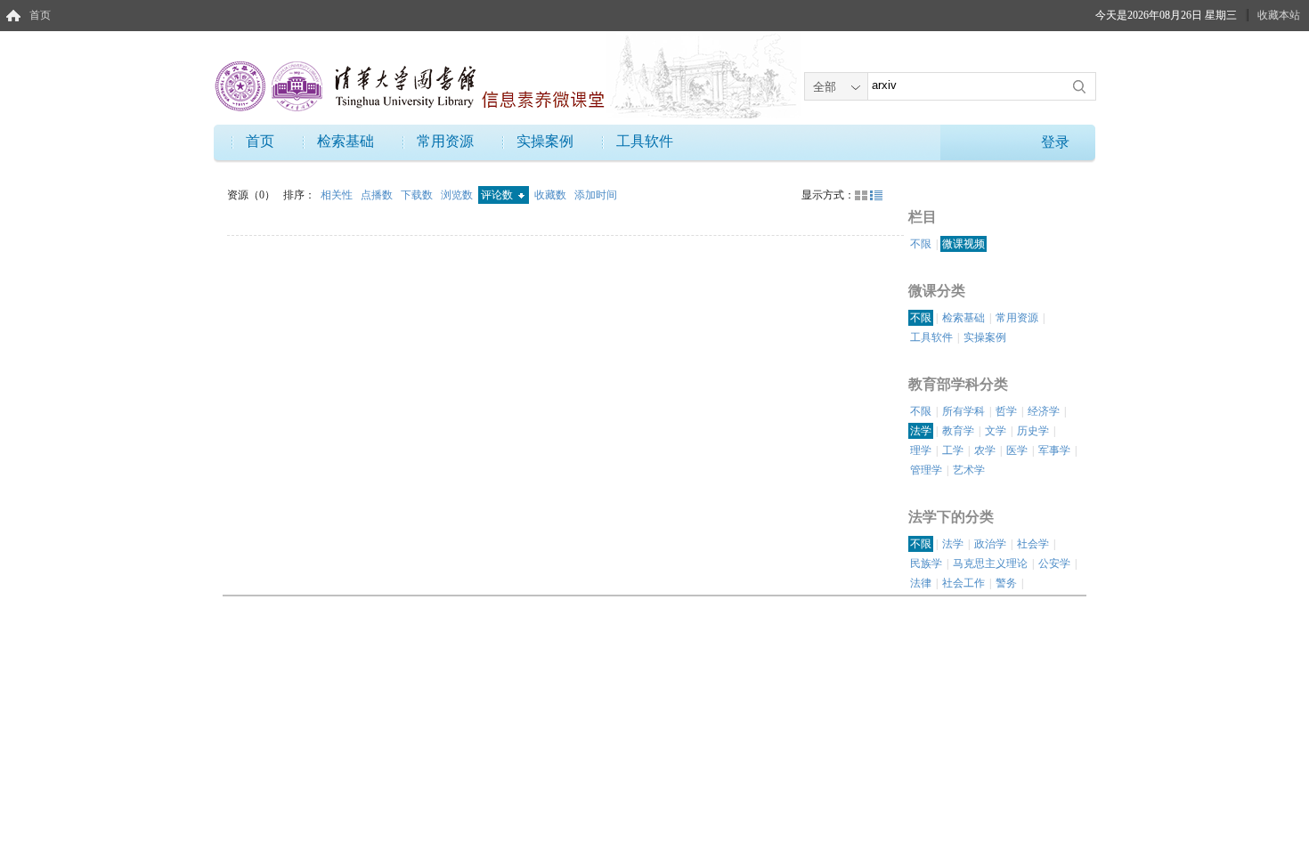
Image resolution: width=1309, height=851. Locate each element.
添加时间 (595, 195)
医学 (1017, 450)
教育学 (958, 431)
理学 (920, 450)
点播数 (378, 195)
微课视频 (963, 244)
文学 (995, 431)
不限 (920, 244)
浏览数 (458, 195)
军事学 (1054, 450)
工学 (952, 450)
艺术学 (969, 470)
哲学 (1006, 411)
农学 (985, 450)
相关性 (338, 195)
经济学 (1044, 411)
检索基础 (345, 141)
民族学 (926, 563)
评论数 (498, 195)
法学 (920, 431)
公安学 (1054, 563)
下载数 (418, 195)
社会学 (1033, 544)
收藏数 (551, 195)
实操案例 (544, 141)
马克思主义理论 (990, 563)
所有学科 (963, 411)
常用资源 (445, 141)
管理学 (926, 470)
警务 (1006, 583)
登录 (1055, 142)
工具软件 (644, 141)
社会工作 (963, 583)
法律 (920, 583)
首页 (40, 15)
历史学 (1033, 431)
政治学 (990, 544)
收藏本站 (1278, 15)
